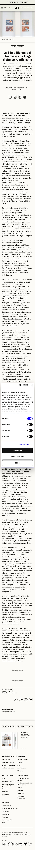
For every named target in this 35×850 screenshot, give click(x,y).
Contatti (5, 817)
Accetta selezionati (17, 456)
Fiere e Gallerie (23, 759)
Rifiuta (17, 463)
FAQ (3, 823)
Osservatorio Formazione (22, 797)
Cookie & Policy (7, 820)
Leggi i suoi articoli (8, 711)
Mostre (14, 46)
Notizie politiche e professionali (8, 785)
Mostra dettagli (24, 444)
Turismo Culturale (8, 768)
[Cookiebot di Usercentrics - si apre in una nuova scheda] (20, 385)
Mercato (20, 771)
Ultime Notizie (8, 8)
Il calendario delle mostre (23, 779)
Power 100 (21, 793)
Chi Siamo (5, 802)
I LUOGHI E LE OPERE (9, 756)
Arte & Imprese (22, 768)
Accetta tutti (17, 450)
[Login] (16, 8)
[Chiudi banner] (32, 385)
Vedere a (5, 791)
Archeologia (6, 759)
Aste (19, 765)
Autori (20, 787)
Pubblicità (5, 814)
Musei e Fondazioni (8, 765)
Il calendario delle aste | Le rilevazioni (25, 784)
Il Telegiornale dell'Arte (10, 808)
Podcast (20, 790)
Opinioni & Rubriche (8, 781)
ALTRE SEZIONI (7, 775)
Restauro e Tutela (8, 762)
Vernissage (5, 794)
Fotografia (5, 789)
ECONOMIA (21, 756)
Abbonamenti (25, 8)
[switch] (30, 424)
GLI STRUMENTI (23, 775)
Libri (3, 778)
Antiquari (21, 762)
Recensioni (20, 46)
